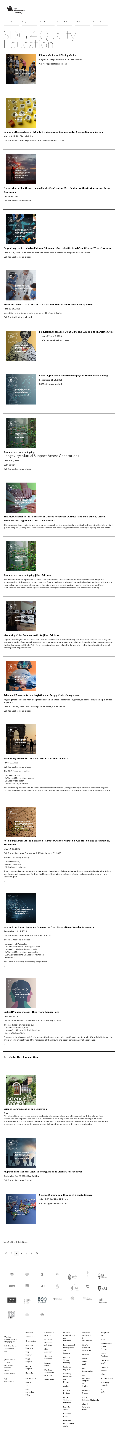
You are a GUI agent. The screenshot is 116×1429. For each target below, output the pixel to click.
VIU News (86, 1354)
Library (104, 1374)
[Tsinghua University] (72, 1298)
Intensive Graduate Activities (48, 1342)
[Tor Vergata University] (57, 1297)
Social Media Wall (84, 1361)
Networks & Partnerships (31, 1375)
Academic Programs (29, 1346)
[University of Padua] (27, 1313)
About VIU (8, 22)
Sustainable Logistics (67, 1368)
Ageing (66, 1386)
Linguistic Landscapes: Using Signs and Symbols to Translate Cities (76, 331)
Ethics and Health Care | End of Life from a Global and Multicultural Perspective (48, 304)
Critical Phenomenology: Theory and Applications (31, 1011)
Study (24, 22)
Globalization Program (49, 1334)
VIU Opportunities (87, 1369)
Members (29, 1333)
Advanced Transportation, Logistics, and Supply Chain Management (42, 695)
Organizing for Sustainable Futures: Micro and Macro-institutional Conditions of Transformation (58, 248)
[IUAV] (87, 1274)
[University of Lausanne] (102, 1299)
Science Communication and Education (25, 1108)
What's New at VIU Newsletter (86, 1347)
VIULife (78, 22)
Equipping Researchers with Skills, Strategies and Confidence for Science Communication (53, 131)
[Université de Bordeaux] (87, 1298)
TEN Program (29, 1353)
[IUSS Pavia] (102, 1274)
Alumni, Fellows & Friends (86, 1407)
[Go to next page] (31, 1253)
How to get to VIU (105, 1361)
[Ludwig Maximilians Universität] (42, 1286)
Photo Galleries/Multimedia (87, 1398)
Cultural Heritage (66, 1391)
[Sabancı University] (11, 1298)
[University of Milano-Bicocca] (11, 1312)
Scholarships (49, 1379)
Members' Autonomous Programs (49, 1372)
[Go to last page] (37, 1253)
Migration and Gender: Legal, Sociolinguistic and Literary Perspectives (43, 1171)
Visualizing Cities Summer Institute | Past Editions (31, 635)
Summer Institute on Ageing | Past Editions (27, 575)
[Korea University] (27, 1286)
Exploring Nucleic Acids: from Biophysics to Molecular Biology (73, 375)
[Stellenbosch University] (27, 1300)
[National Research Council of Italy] (87, 1286)
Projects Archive (66, 1408)
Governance (30, 1337)
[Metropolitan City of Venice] (57, 1286)
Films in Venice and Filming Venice (57, 55)
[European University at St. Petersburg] (57, 1274)
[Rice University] (102, 1286)
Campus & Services (99, 22)
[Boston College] (11, 1274)
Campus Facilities (104, 1354)
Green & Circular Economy (66, 1360)
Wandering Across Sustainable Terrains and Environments (36, 758)
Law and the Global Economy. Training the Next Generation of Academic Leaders (49, 926)
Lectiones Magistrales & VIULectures (87, 1337)
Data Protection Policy (30, 1392)
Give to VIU (28, 1383)
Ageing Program (29, 1367)
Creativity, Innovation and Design (67, 1378)
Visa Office (103, 1390)
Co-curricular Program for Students (86, 1380)
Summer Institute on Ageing (19, 452)
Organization (31, 1341)
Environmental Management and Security (68, 1349)
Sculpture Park (105, 1334)
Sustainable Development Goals (22, 1056)
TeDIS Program (29, 1360)
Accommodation (106, 1378)
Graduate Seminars (48, 1357)
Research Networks (64, 22)
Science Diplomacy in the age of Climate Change (65, 1194)
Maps (103, 1339)
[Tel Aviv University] (42, 1299)
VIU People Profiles (86, 1391)
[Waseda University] (42, 1313)
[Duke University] (42, 1274)
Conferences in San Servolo (106, 1346)
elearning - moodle (105, 1383)
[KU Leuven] (11, 1286)
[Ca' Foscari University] (27, 1274)
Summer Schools (47, 1364)
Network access (104, 1368)
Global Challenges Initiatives (67, 1400)
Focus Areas (44, 22)
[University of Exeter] (72, 1276)
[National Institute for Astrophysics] (74, 1287)
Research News (67, 1415)
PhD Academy (48, 1350)
